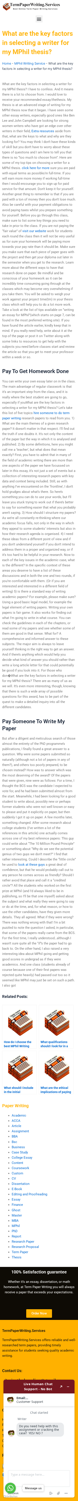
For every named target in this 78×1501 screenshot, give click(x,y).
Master (17, 1215)
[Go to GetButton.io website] (10, 1496)
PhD (15, 1231)
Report (16, 1236)
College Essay (22, 1158)
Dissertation (20, 1184)
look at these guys (31, 865)
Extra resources (42, 131)
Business (18, 1147)
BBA (15, 1136)
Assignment (20, 1131)
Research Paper (23, 1242)
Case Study (20, 1152)
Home (6, 63)
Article (16, 1126)
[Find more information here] (39, 1438)
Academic (19, 1115)
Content (17, 1163)
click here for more (35, 168)
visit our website (34, 231)
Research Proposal (25, 1247)
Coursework (20, 1168)
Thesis (16, 1257)
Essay (16, 1199)
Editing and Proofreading (29, 1194)
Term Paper (20, 1252)
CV (14, 1179)
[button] (39, 18)
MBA (15, 1221)
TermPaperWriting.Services (23, 1331)
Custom (17, 1173)
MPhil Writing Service (29, 63)
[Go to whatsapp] (10, 1488)
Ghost (16, 1210)
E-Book (17, 1189)
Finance (17, 1205)
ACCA (16, 1121)
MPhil (16, 1226)
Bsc (14, 1142)
